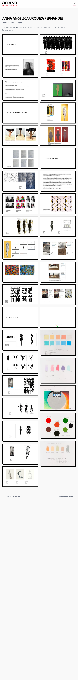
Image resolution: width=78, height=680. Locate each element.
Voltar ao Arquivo (11, 13)
